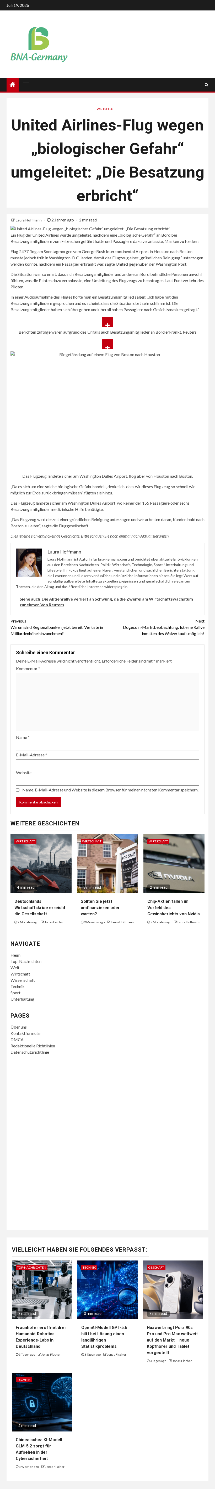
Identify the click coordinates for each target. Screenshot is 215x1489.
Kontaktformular (25, 1033)
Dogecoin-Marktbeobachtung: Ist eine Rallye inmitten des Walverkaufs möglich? (164, 627)
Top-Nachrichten (25, 961)
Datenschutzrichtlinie (29, 1051)
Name (23, 737)
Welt (14, 967)
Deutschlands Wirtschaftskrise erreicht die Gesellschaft (39, 907)
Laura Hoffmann (29, 220)
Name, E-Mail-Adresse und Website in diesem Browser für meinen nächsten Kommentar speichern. (110, 789)
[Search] (206, 85)
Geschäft (156, 1267)
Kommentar (28, 668)
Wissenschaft (22, 980)
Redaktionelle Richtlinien (32, 1045)
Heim (15, 954)
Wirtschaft (106, 109)
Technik (17, 986)
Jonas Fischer (54, 922)
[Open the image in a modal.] (107, 322)
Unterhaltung (22, 998)
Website (23, 772)
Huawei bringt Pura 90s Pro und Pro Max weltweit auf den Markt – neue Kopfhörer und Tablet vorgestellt (172, 1340)
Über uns (18, 1026)
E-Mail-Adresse (31, 754)
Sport (15, 992)
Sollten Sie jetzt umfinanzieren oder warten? (100, 907)
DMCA (17, 1039)
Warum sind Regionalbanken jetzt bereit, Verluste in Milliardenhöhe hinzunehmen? (56, 627)
